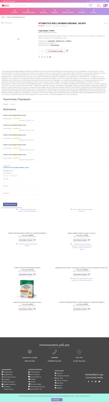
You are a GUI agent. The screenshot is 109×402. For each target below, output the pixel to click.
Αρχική (3, 17)
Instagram (42, 57)
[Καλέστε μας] (90, 5)
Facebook (39, 57)
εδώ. (89, 396)
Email (50, 57)
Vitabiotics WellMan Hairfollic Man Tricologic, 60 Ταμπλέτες (82, 233)
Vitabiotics (52, 43)
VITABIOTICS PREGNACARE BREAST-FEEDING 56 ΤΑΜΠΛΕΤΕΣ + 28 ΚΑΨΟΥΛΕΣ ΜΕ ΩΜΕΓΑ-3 (82, 302)
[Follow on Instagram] (92, 381)
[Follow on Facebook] (88, 381)
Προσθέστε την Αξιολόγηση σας (60, 26)
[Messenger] (30, 352)
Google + (47, 57)
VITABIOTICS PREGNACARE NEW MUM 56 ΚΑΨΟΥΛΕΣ (27, 267)
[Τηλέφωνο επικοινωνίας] (54, 352)
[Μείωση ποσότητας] (39, 51)
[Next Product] (106, 23)
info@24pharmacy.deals (9, 1)
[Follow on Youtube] (99, 381)
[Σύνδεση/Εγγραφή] (99, 5)
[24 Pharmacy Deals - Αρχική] (9, 5)
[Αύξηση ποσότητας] (45, 51)
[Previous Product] (104, 23)
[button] (16, 5)
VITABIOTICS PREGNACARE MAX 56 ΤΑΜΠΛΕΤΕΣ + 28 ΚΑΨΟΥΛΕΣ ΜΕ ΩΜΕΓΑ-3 (27, 233)
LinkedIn (45, 57)
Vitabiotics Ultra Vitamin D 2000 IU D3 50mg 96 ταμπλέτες (27, 302)
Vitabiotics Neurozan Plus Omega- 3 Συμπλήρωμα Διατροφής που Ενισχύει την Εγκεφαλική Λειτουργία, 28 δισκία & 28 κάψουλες (81, 267)
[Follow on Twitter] (95, 381)
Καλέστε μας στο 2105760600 (98, 1)
